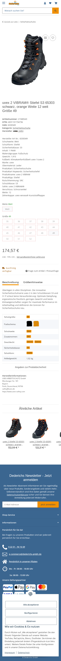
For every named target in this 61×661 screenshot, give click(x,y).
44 (54, 227)
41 (20, 227)
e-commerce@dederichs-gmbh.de (25, 554)
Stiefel (29, 353)
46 (20, 232)
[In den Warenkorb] (4, 30)
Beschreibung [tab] (10, 282)
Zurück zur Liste (11, 22)
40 (8, 227)
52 (31, 238)
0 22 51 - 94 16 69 (16, 547)
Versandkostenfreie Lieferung (31, 257)
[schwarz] (29, 324)
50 (8, 238)
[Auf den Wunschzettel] (53, 38)
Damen (38, 342)
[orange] (36, 324)
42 (31, 227)
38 (43, 221)
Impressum (10, 652)
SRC (28, 336)
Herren (29, 342)
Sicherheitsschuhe (21, 128)
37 (31, 221)
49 (54, 232)
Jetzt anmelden (48, 504)
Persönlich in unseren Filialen (23, 561)
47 (31, 232)
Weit (8, 209)
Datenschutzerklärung (17, 494)
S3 (28, 348)
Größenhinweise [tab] (33, 282)
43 (43, 227)
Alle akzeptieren (31, 604)
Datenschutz (24, 652)
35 (8, 221)
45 (8, 232)
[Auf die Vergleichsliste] (45, 38)
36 (20, 221)
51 (20, 238)
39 (54, 221)
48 (43, 232)
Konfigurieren (31, 613)
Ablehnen (31, 621)
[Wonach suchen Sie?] (55, 11)
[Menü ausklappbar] (3, 2)
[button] (45, 3)
